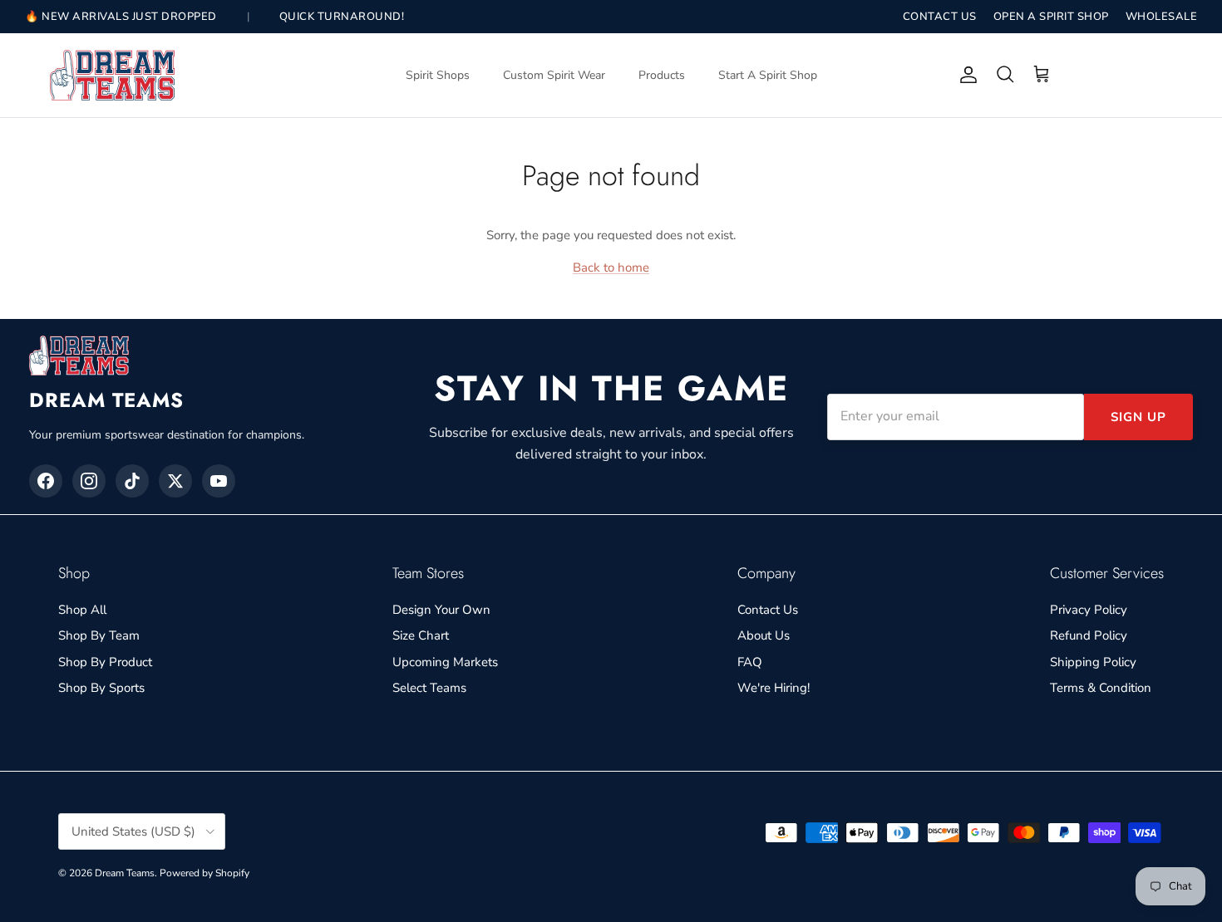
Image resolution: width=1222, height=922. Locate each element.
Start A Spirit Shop (767, 75)
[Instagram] (89, 481)
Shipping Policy (1093, 662)
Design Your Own (441, 609)
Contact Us (767, 609)
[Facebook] (45, 481)
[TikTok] (132, 481)
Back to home (611, 267)
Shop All (82, 609)
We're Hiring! (773, 687)
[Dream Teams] (112, 75)
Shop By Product (105, 662)
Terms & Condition (1100, 687)
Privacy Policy (1088, 609)
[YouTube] (218, 481)
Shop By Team (99, 635)
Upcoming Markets (445, 662)
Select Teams (429, 687)
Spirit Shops (438, 75)
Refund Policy (1088, 635)
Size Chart (420, 635)
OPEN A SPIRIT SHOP (1051, 16)
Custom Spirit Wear (554, 75)
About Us (763, 635)
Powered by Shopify (204, 873)
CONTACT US (940, 16)
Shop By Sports (101, 687)
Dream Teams (125, 873)
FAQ (749, 662)
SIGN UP (1138, 417)
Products (661, 75)
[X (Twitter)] (175, 481)
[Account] (965, 75)
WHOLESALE (1162, 16)
